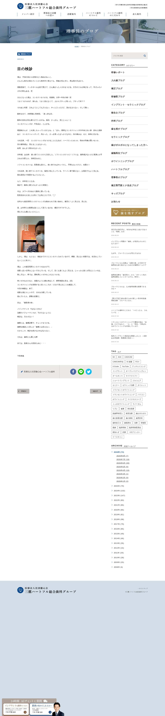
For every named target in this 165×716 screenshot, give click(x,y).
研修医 (143, 423)
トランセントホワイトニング (124, 395)
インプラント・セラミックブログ (128, 104)
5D (114, 357)
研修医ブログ (118, 96)
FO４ (137, 362)
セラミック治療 (128, 385)
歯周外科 (139, 418)
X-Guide (116, 366)
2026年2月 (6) (123, 477)
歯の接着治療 (118, 418)
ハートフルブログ (120, 169)
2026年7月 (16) (123, 459)
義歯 (114, 427)
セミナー (116, 385)
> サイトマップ (143, 588)
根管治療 (129, 413)
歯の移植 (129, 418)
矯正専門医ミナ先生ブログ (125, 185)
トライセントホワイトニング (124, 390)
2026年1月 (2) (123, 481)
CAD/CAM (128, 357)
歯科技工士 (117, 423)
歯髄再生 (127, 423)
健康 (122, 409)
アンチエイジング (139, 366)
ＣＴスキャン (118, 437)
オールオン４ (118, 376)
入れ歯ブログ (118, 80)
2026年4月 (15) (123, 470)
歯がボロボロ (141, 413)
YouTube (125, 366)
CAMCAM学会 (118, 362)
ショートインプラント (121, 380)
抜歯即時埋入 (118, 413)
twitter (89, 372)
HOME (77, 46)
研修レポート (118, 72)
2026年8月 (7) (123, 456)
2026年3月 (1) (123, 474)
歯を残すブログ (119, 129)
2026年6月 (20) (123, 463)
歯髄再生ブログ (119, 153)
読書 (124, 432)
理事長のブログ (26, 54)
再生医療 (130, 409)
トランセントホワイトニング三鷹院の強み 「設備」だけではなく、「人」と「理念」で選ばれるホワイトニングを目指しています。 (129, 324)
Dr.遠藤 (129, 362)
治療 (136, 423)
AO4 (119, 357)
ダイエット (142, 385)
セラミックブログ (120, 137)
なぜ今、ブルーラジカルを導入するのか (126, 253)
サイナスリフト (132, 376)
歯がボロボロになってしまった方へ (129, 145)
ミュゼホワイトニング (121, 404)
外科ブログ (117, 121)
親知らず (116, 432)
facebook (73, 372)
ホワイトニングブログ (122, 161)
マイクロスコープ (134, 399)
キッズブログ (118, 193)
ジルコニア (137, 380)
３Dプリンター (134, 432)
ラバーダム (137, 404)
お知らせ (115, 201)
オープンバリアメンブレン (136, 371)
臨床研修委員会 (135, 427)
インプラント (118, 371)
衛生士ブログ (118, 113)
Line (81, 372)
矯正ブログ (117, 88)
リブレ (115, 409)
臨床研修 (122, 427)
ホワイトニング (118, 399)
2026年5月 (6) (123, 467)
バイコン (141, 395)
